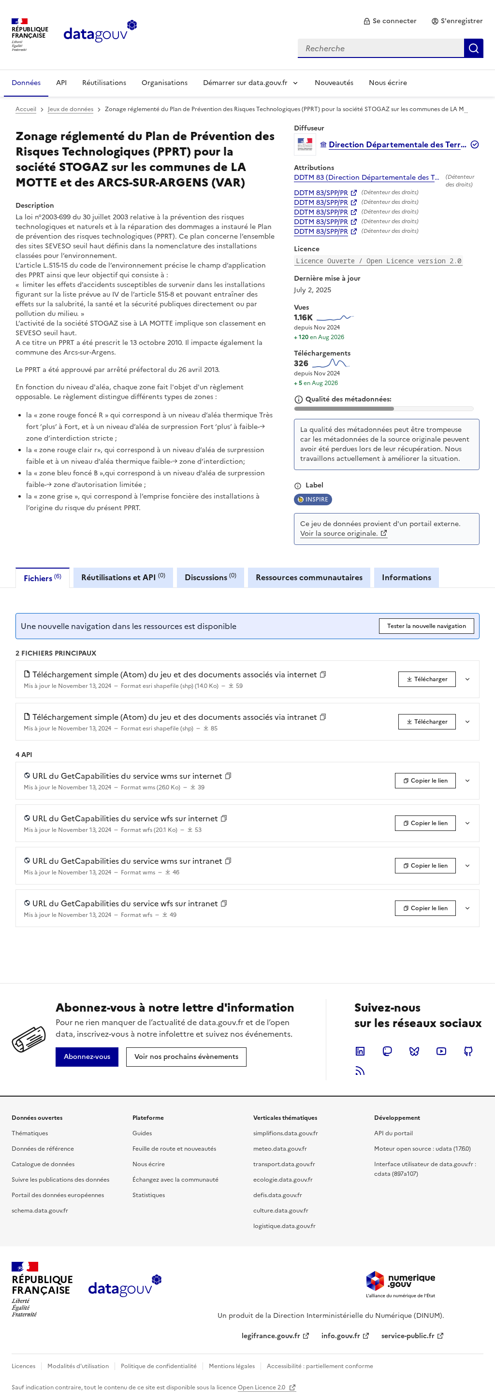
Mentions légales (232, 1366)
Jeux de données (70, 109)
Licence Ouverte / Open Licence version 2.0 (378, 260)
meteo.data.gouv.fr (280, 1148)
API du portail (393, 1133)
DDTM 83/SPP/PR (321, 193)
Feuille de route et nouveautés (174, 1148)
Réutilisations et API (123, 577)
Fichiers (42, 578)
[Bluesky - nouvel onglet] (414, 1051)
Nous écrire (388, 83)
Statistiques (148, 1195)
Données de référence (43, 1148)
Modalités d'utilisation (78, 1366)
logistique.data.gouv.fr (284, 1226)
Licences (23, 1366)
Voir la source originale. (339, 534)
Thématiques (30, 1133)
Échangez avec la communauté (175, 1179)
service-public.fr (408, 1336)
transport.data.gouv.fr (284, 1164)
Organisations (165, 83)
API (61, 83)
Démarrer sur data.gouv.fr (245, 83)
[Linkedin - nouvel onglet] (360, 1051)
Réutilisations (104, 83)
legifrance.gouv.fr (271, 1336)
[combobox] (390, 48)
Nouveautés (334, 83)
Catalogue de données (43, 1164)
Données (26, 83)
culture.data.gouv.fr (280, 1210)
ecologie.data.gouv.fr (283, 1179)
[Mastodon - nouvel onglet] (387, 1051)
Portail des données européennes (58, 1195)
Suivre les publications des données (60, 1179)
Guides (142, 1133)
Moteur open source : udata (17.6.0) (422, 1148)
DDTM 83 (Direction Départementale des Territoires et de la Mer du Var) (368, 178)
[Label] (298, 486)
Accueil (25, 109)
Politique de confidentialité (159, 1366)
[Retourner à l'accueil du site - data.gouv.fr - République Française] (124, 1289)
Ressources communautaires (309, 577)
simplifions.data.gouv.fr (285, 1133)
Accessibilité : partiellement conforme (320, 1366)
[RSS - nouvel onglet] (360, 1070)
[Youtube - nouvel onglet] (441, 1051)
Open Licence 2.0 (262, 1387)
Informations (406, 577)
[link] (390, 21)
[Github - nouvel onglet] (468, 1051)
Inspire (317, 499)
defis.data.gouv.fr (277, 1195)
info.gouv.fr (340, 1336)
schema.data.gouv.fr (40, 1210)
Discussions (210, 577)
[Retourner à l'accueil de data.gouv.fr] (100, 34)
